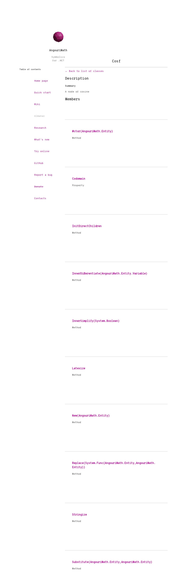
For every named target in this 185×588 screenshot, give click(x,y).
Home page (41, 81)
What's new (41, 139)
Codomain (78, 179)
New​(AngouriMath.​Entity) (91, 416)
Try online (41, 151)
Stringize (79, 515)
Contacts (40, 198)
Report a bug (43, 175)
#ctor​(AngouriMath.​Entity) (92, 131)
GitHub (38, 163)
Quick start (42, 92)
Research (40, 128)
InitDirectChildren (87, 226)
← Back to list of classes (84, 71)
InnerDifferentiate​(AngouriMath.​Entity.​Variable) (109, 273)
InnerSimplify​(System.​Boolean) (96, 321)
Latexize (78, 368)
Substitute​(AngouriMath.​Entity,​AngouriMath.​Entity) (112, 562)
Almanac (39, 116)
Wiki (37, 104)
